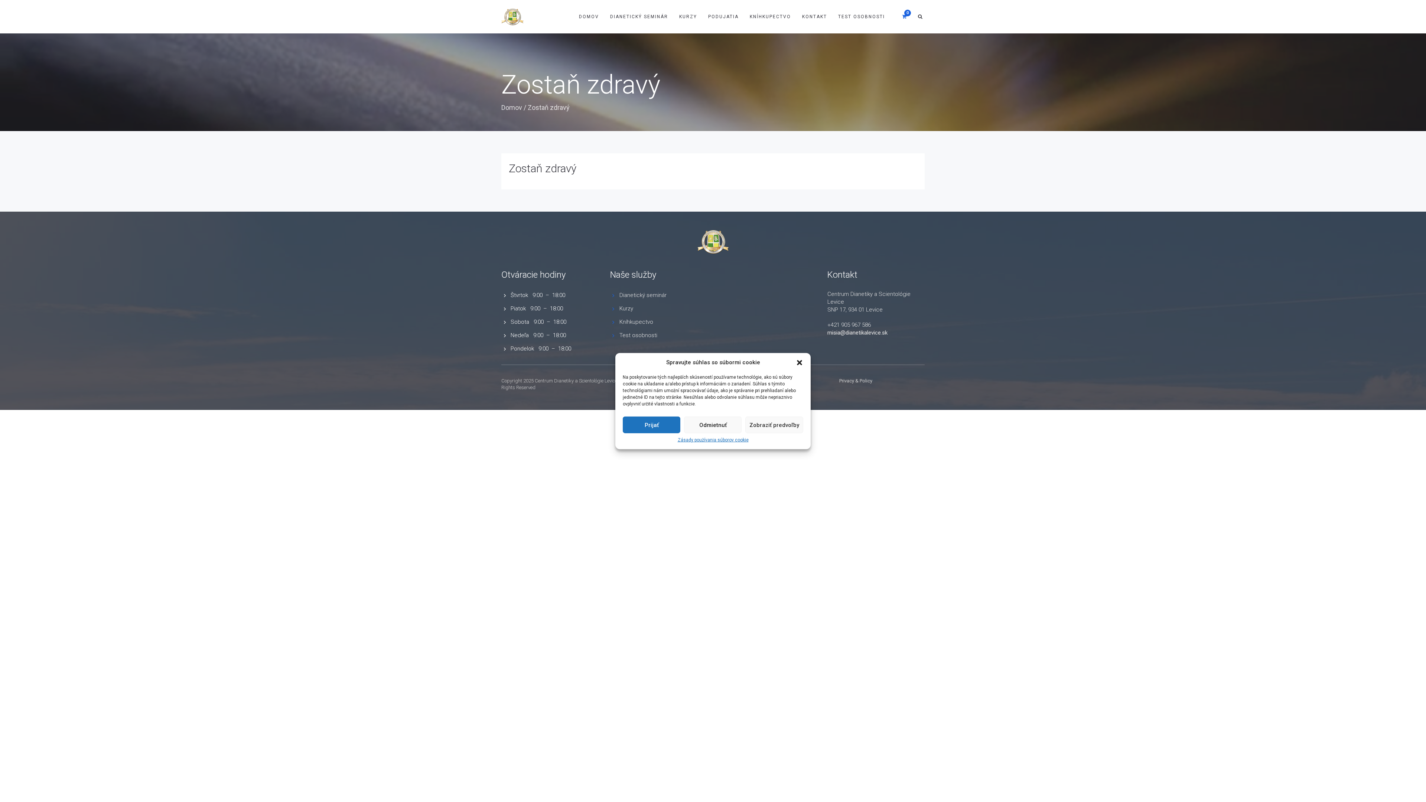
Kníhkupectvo (770, 16)
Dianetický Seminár (639, 16)
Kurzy (688, 16)
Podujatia (723, 16)
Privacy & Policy (855, 381)
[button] (799, 362)
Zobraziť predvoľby (774, 425)
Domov (589, 16)
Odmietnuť (713, 425)
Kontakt (814, 16)
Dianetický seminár (643, 295)
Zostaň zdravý (542, 168)
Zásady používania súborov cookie (713, 440)
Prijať (652, 425)
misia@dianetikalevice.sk (857, 332)
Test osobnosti (861, 16)
